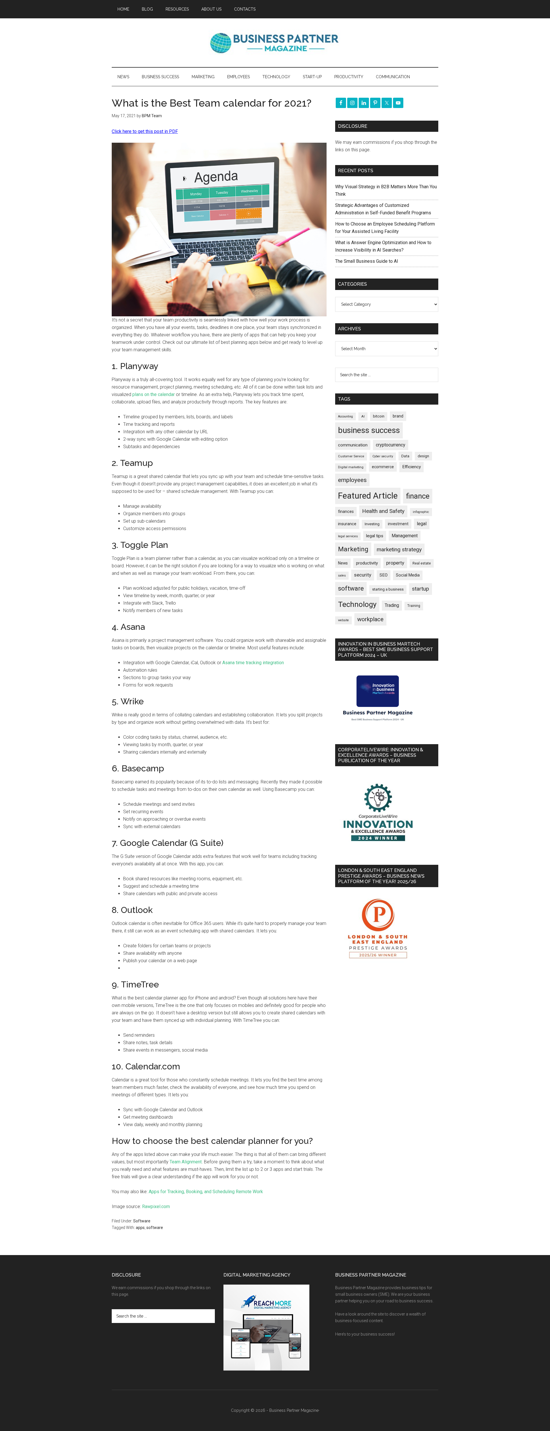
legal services (348, 536)
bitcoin (378, 416)
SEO (384, 575)
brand (398, 416)
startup (420, 589)
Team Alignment (186, 1162)
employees (352, 479)
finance (417, 496)
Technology (357, 604)
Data (405, 456)
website (343, 620)
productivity (367, 563)
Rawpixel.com (156, 1206)
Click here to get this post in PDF (145, 131)
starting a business (388, 589)
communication (353, 445)
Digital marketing (351, 467)
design (423, 456)
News (343, 563)
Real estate (421, 563)
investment (398, 524)
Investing (372, 524)
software (154, 1227)
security (362, 575)
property (395, 563)
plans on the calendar (153, 394)
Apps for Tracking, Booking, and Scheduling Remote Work (206, 1191)
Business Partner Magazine (275, 43)
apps (140, 1227)
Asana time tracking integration (253, 662)
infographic (421, 512)
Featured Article (368, 496)
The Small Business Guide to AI (366, 261)
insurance (347, 524)
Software (141, 1221)
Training (413, 606)
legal (422, 523)
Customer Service (351, 456)
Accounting (345, 416)
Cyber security (382, 456)
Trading (392, 605)
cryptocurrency (390, 445)
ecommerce (383, 466)
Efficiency (411, 466)
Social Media (408, 575)
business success (369, 430)
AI (363, 416)
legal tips (374, 535)
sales (342, 575)
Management (405, 535)
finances (346, 511)
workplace (370, 619)
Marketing (353, 549)
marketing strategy (399, 549)
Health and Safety (383, 511)
